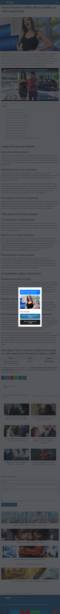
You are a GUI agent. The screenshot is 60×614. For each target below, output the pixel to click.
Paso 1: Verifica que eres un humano (30, 316)
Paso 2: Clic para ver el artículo (30, 322)
